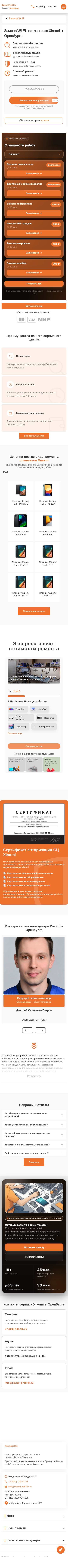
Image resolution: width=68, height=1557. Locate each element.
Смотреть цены (34, 1256)
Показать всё (34, 283)
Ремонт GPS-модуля (19, 223)
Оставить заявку (34, 1247)
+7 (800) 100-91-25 (46, 6)
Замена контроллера (19, 203)
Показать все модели (34, 611)
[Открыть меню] (63, 7)
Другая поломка (34, 306)
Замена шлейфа (16, 263)
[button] (27, 1030)
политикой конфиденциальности (38, 107)
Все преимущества (34, 435)
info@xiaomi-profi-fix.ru (19, 1383)
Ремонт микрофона (18, 243)
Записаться (32, 173)
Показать (34, 1162)
